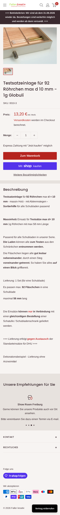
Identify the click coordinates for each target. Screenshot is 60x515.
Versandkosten (22, 120)
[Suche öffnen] (41, 5)
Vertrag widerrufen (44, 508)
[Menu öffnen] (4, 5)
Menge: (7, 135)
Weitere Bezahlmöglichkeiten (30, 174)
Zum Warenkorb (30, 155)
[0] (54, 5)
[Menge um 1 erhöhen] (34, 135)
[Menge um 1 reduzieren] (17, 135)
